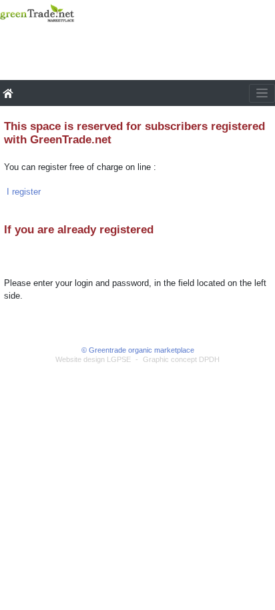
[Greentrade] (2, 30)
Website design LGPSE (93, 359)
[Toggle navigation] (262, 93)
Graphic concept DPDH (181, 359)
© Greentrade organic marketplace (137, 350)
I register (24, 192)
